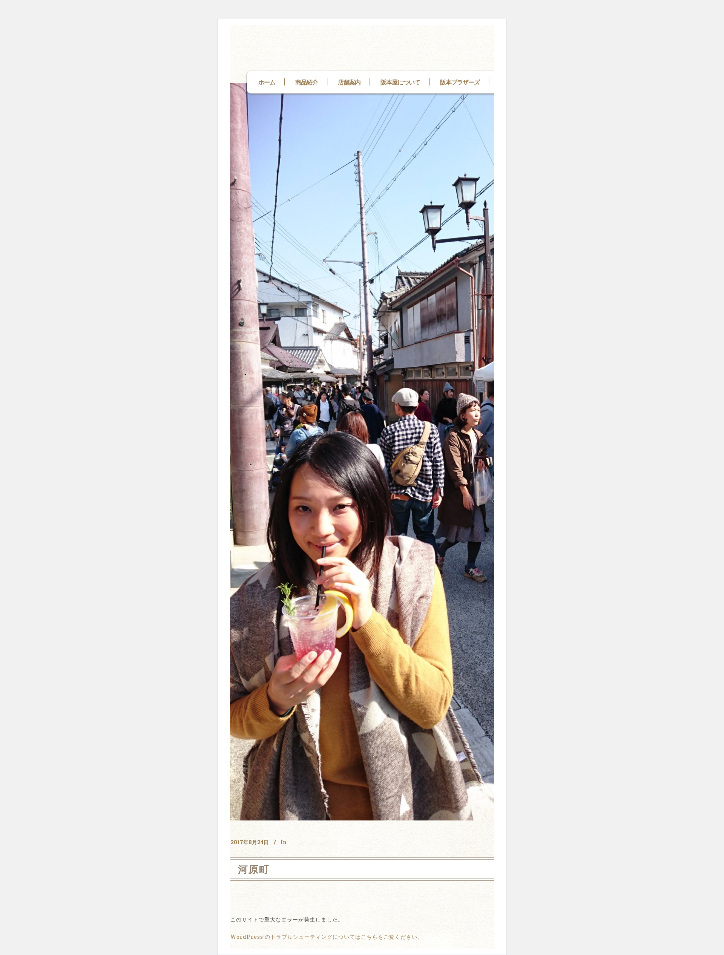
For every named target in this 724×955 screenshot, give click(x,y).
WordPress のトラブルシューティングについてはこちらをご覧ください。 (326, 936)
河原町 (254, 869)
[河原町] (437, 451)
